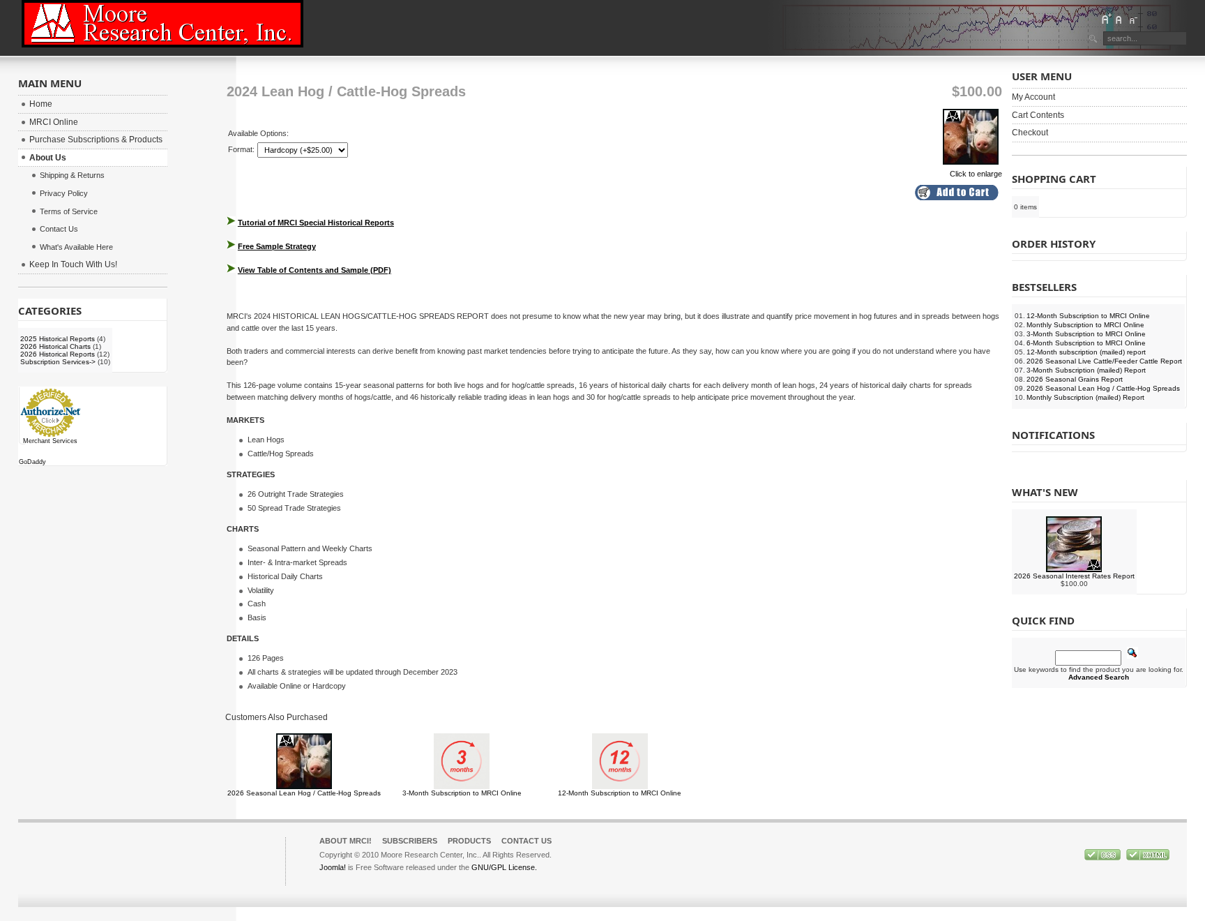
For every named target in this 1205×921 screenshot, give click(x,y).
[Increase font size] (1106, 18)
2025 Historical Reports (57, 339)
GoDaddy (32, 461)
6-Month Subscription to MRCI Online (1086, 343)
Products (469, 841)
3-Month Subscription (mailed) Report (1086, 370)
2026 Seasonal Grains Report (1074, 379)
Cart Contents (1038, 115)
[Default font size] (1119, 18)
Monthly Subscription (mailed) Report (1085, 397)
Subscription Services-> (58, 362)
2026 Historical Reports (57, 354)
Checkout (1030, 132)
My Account (1033, 97)
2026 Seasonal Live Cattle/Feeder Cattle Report (1104, 361)
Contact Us (526, 841)
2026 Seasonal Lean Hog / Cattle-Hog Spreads (304, 793)
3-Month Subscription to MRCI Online (462, 793)
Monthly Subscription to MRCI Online (1085, 325)
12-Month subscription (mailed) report (1086, 352)
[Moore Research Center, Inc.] (162, 23)
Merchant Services (50, 440)
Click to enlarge (976, 174)
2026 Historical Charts (55, 346)
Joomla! (332, 867)
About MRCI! (345, 841)
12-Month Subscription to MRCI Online (619, 793)
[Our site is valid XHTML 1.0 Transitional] (1147, 857)
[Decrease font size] (1132, 18)
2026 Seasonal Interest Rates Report (1074, 576)
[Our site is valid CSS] (1103, 857)
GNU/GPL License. (504, 867)
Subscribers (409, 841)
